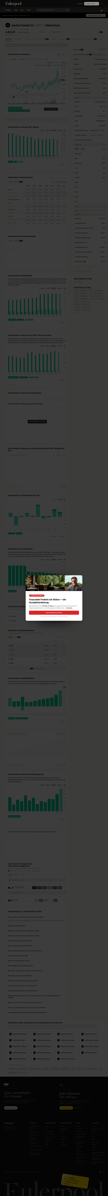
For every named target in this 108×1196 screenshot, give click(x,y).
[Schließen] (79, 578)
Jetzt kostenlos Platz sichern (54, 612)
